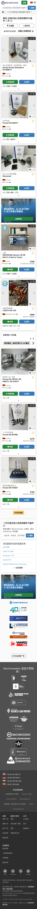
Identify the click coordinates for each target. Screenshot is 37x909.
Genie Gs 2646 (27, 794)
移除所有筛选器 (10, 31)
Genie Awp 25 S (18, 809)
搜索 (32, 8)
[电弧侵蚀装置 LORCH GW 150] (18, 293)
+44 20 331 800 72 (13, 774)
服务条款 (4, 905)
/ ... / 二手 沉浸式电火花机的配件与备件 (17, 12)
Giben (31, 804)
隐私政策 (30, 903)
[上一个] (3, 50)
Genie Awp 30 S (25, 799)
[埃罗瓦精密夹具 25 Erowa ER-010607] (18, 470)
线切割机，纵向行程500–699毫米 (16, 343)
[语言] (31, 3)
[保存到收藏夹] (33, 65)
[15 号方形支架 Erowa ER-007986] (18, 417)
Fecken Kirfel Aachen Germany (14, 564)
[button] (35, 3)
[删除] (33, 31)
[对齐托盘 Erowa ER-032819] (18, 105)
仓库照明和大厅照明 (11, 794)
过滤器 (11, 26)
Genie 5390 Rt (11, 799)
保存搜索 (19, 513)
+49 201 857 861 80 (14, 781)
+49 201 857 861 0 (13, 778)
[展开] (18, 89)
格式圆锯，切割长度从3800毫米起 (15, 804)
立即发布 (18, 219)
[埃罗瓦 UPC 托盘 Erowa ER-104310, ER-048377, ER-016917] (18, 362)
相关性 (27, 26)
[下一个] (34, 50)
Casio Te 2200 (8, 551)
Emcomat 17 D (8, 555)
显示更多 (19, 568)
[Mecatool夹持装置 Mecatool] (18, 158)
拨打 (27, 82)
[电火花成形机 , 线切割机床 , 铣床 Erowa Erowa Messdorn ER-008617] (18, 50)
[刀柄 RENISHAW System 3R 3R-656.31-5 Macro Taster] (18, 237)
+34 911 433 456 (13, 784)
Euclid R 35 (7, 560)
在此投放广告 (19, 656)
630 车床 (6, 547)
